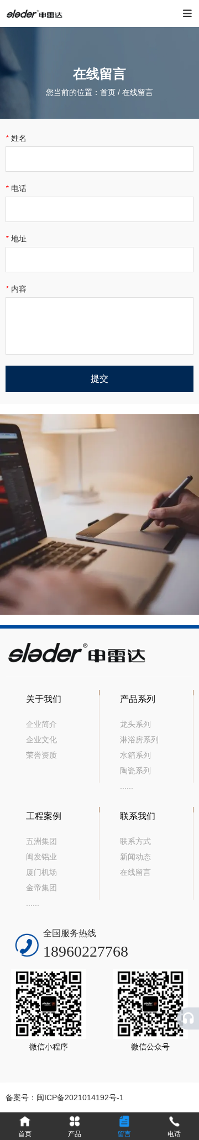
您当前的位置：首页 (82, 92)
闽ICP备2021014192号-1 (80, 1097)
